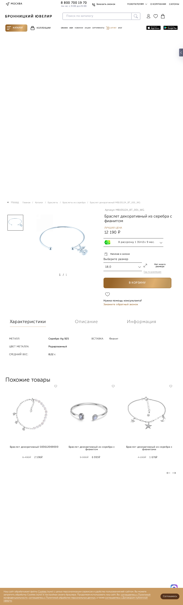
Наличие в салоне (120, 254)
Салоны (174, 4)
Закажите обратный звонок (120, 304)
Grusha (64, 28)
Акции (88, 28)
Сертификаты (98, 28)
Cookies (42, 592)
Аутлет (113, 28)
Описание (86, 322)
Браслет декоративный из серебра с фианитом (92, 448)
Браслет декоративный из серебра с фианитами (149, 448)
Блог (120, 28)
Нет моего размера (160, 265)
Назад (15, 202)
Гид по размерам (152, 272)
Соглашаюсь (170, 596)
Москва (16, 3)
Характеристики (28, 322)
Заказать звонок (105, 4)
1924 (71, 28)
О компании (158, 4)
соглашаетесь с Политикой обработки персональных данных (62, 598)
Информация (141, 322)
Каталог (18, 28)
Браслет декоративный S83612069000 (34, 447)
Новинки (79, 28)
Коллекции (44, 28)
